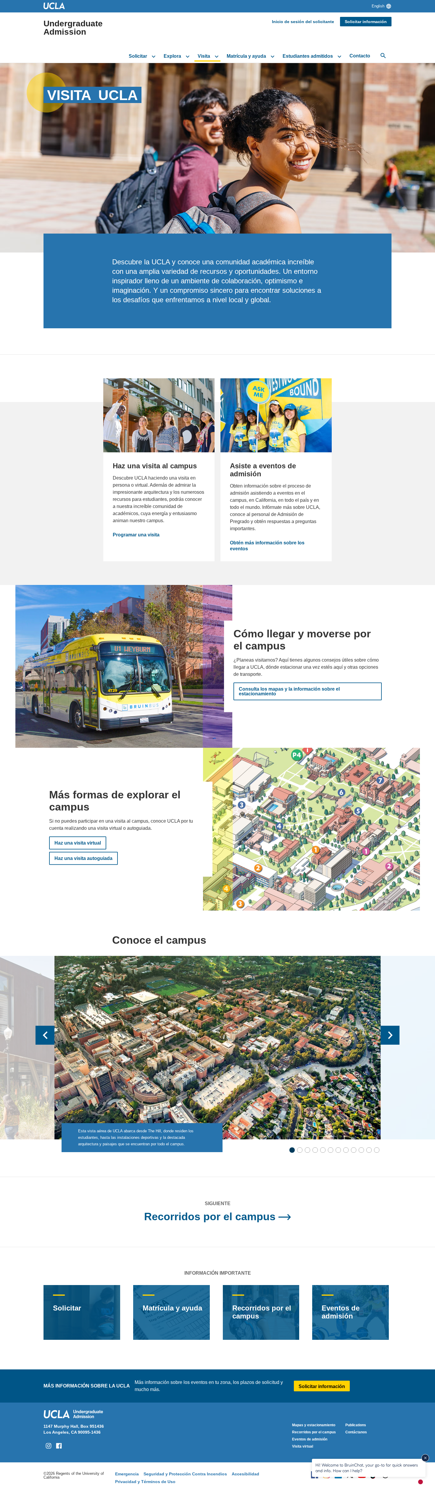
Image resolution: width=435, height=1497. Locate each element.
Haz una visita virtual (77, 842)
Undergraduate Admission (73, 28)
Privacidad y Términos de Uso (145, 1482)
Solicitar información (366, 21)
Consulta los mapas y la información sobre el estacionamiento (289, 691)
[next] (390, 1035)
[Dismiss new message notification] (425, 1458)
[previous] (45, 1035)
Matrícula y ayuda (246, 56)
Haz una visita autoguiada (83, 858)
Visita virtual (302, 1446)
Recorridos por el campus (210, 1216)
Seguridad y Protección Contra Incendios (185, 1474)
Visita (204, 56)
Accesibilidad (245, 1474)
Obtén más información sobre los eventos (268, 545)
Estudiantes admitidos (308, 56)
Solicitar (138, 56)
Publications (355, 1425)
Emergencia (127, 1474)
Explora (172, 56)
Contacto (359, 55)
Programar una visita (136, 534)
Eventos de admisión (341, 1312)
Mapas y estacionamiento (313, 1425)
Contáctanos (356, 1432)
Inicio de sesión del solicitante (303, 21)
